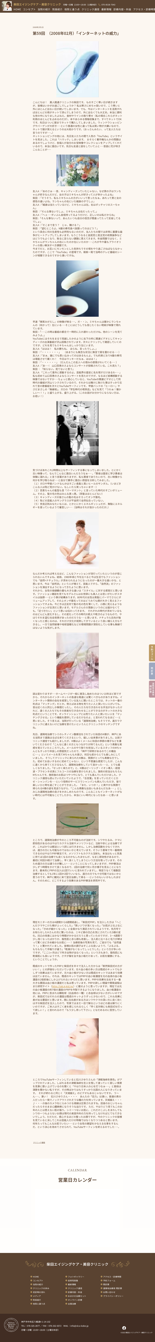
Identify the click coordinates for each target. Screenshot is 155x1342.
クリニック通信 (39, 1142)
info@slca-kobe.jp (79, 1325)
